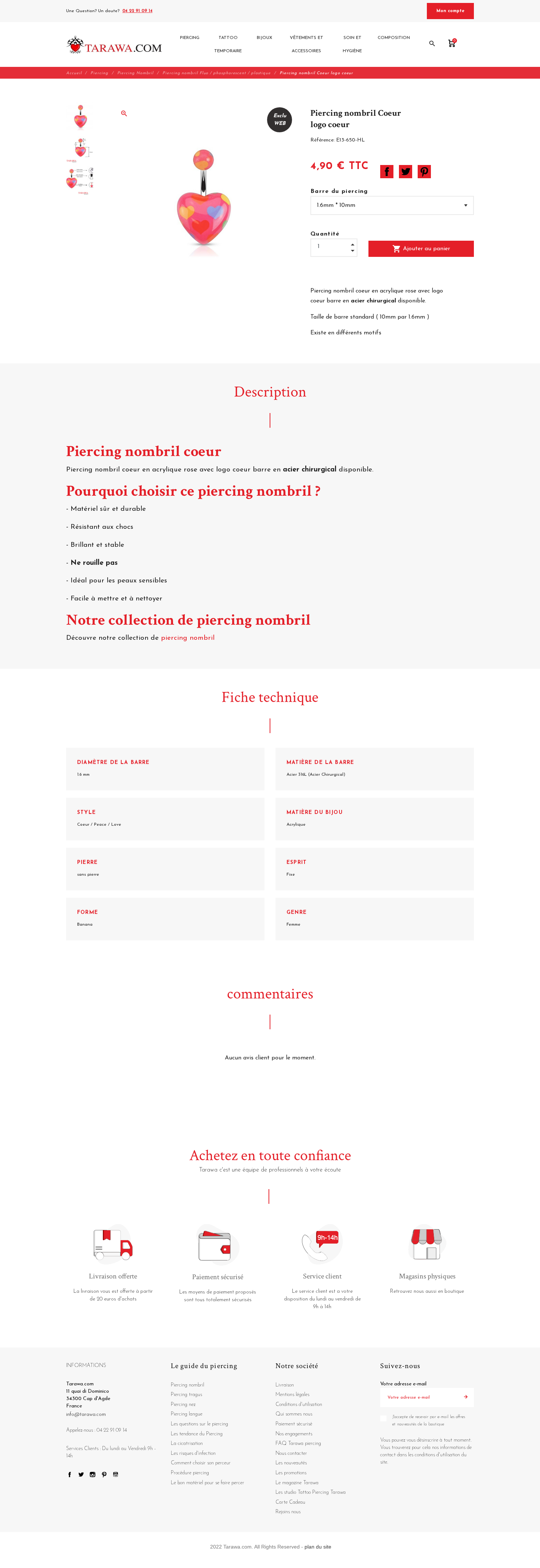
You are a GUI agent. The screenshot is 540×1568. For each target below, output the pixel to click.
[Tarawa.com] (114, 44)
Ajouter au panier (421, 248)
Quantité (325, 234)
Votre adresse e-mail (403, 1384)
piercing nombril (189, 638)
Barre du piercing (339, 191)
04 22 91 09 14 (137, 11)
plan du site (318, 1547)
